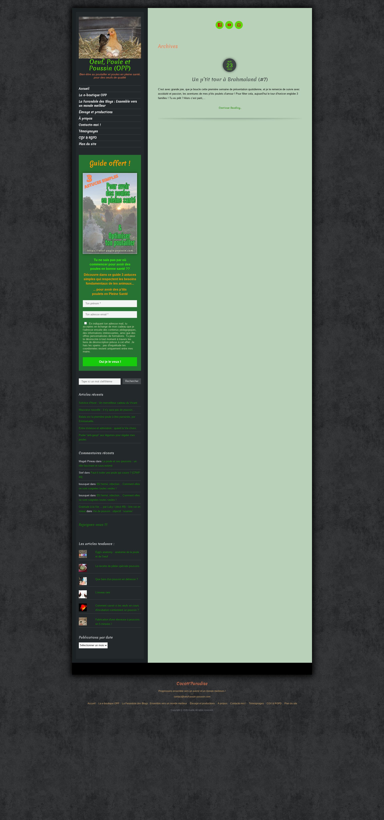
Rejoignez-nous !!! (93, 524)
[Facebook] (220, 22)
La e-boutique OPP (93, 95)
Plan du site (87, 144)
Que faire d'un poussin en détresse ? (116, 579)
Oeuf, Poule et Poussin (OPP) (110, 65)
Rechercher (131, 381)
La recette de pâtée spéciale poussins (117, 566)
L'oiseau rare (102, 592)
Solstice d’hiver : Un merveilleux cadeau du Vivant (108, 402)
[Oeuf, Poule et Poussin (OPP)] (110, 37)
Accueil (84, 89)
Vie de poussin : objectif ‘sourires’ (113, 511)
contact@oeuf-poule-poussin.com (192, 696)
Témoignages (88, 131)
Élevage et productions (96, 112)
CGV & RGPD (88, 138)
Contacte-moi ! (90, 125)
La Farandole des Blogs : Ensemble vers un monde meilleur (108, 103)
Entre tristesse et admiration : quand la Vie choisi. (108, 428)
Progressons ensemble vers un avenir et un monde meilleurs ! (192, 691)
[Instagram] (239, 22)
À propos (85, 118)
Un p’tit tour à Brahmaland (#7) (230, 79)
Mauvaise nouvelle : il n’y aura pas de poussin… (107, 409)
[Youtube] (230, 22)
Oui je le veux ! (110, 361)
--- (192, 693)
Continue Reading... (230, 108)
